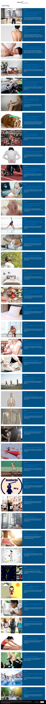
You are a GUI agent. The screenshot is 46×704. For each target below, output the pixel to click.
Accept (42, 702)
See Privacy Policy (7, 702)
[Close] (44, 702)
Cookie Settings (37, 702)
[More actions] (43, 9)
